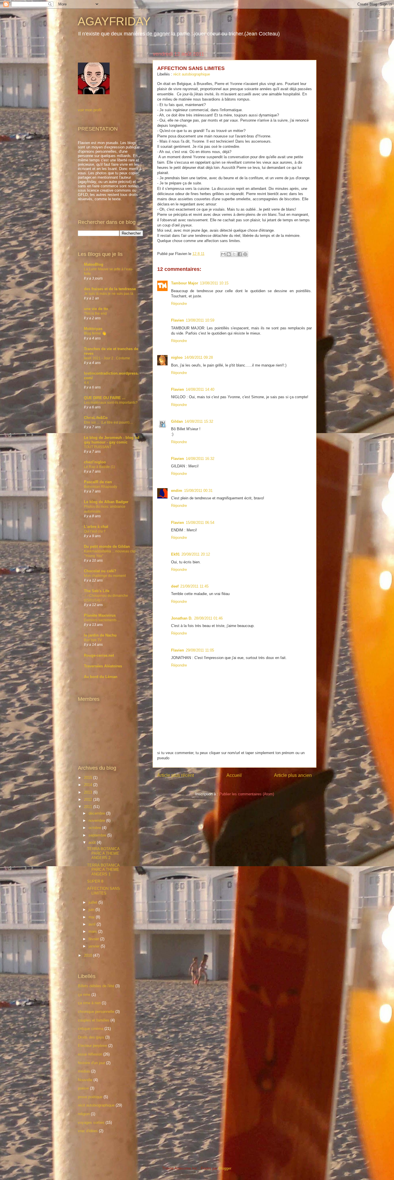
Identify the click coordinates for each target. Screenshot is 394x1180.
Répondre (179, 303)
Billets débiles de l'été (96, 986)
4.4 (86, 383)
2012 (88, 799)
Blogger (225, 1168)
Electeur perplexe (92, 1045)
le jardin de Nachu (100, 635)
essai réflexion (90, 1054)
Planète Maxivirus (100, 615)
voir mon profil (90, 110)
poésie (83, 1088)
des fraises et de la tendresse (110, 289)
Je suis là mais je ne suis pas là (108, 294)
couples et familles (93, 1020)
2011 (88, 807)
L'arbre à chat (96, 526)
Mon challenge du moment (105, 576)
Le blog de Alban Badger (106, 502)
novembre (97, 820)
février (94, 939)
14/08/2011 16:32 (200, 458)
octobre (95, 828)
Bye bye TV (93, 640)
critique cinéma (90, 1028)
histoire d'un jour (91, 1063)
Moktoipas (93, 328)
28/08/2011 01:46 (208, 618)
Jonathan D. (181, 618)
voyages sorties (91, 1122)
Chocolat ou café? (100, 571)
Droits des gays (91, 1037)
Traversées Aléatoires (103, 666)
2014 (88, 785)
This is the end (95, 313)
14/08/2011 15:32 (199, 421)
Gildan (177, 421)
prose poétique (90, 1097)
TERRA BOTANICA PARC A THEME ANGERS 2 (103, 853)
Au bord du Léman (100, 677)
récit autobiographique (191, 74)
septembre (98, 835)
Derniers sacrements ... (102, 620)
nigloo (177, 357)
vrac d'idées (88, 1131)
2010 (88, 955)
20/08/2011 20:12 (195, 554)
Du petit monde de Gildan (107, 546)
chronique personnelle (96, 1011)
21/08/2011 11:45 (194, 586)
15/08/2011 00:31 (198, 490)
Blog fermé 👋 (95, 333)
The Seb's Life (96, 591)
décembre (97, 813)
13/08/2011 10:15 (214, 283)
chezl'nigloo (95, 462)
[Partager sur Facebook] (240, 254)
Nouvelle (85, 1080)
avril (93, 924)
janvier (95, 946)
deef (175, 586)
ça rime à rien (89, 1003)
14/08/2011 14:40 (200, 389)
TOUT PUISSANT (97, 447)
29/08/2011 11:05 (200, 650)
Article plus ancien (293, 775)
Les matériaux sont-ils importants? (111, 403)
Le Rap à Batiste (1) (99, 467)
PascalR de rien (98, 482)
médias (84, 1071)
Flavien (177, 320)
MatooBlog (93, 264)
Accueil (234, 775)
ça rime (84, 994)
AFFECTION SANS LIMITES (103, 890)
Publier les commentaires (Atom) (246, 794)
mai (92, 917)
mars (93, 931)
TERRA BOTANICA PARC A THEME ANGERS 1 (103, 869)
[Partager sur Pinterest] (245, 254)
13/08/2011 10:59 (200, 320)
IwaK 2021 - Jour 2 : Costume (107, 358)
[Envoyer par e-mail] (223, 254)
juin (92, 909)
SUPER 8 (95, 881)
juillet (93, 902)
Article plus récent (175, 775)
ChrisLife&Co (96, 418)
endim (176, 490)
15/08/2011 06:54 (200, 522)
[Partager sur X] (234, 254)
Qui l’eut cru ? (95, 531)
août (93, 842)
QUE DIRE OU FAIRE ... (104, 398)
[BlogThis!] (229, 254)
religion (84, 1114)
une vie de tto (96, 309)
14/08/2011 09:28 (198, 357)
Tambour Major (184, 283)
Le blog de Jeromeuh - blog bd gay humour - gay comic (111, 439)
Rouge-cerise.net (99, 655)
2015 (88, 777)
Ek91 (175, 554)
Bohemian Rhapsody (100, 487)
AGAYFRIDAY (114, 21)
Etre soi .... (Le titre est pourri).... (108, 422)
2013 (88, 792)
